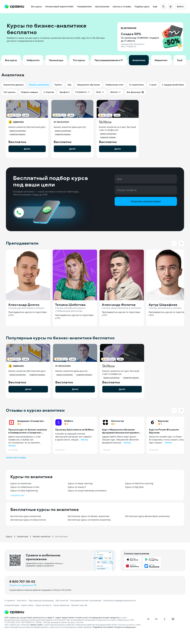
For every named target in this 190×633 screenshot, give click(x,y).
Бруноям (163, 420)
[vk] (156, 619)
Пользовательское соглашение (85, 600)
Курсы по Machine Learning (139, 483)
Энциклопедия (11, 605)
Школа (114, 92)
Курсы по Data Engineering (24, 490)
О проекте (9, 600)
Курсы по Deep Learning (80, 483)
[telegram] (148, 619)
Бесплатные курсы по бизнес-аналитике (88, 516)
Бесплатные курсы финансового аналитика (147, 516)
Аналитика (22, 536)
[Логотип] (73, 612)
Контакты (22, 600)
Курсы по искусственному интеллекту (87, 490)
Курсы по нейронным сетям (24, 487)
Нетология (117, 420)
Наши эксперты (43, 605)
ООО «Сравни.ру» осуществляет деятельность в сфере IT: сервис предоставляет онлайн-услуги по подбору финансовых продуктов (61, 617)
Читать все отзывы (16, 457)
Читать (12, 445)
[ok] (164, 619)
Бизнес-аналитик (41, 536)
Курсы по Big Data (134, 487)
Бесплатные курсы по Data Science (28, 519)
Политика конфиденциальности (119, 600)
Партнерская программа (41, 600)
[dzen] (172, 619)
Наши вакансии (61, 605)
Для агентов (62, 600)
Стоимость (81, 92)
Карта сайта (27, 605)
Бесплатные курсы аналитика (25, 516)
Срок (98, 92)
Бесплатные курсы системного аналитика (89, 519)
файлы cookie (36, 624)
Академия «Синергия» (30, 420)
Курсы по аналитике (20, 483)
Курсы (9, 536)
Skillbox (68, 420)
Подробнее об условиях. (103, 627)
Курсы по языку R (77, 487)
